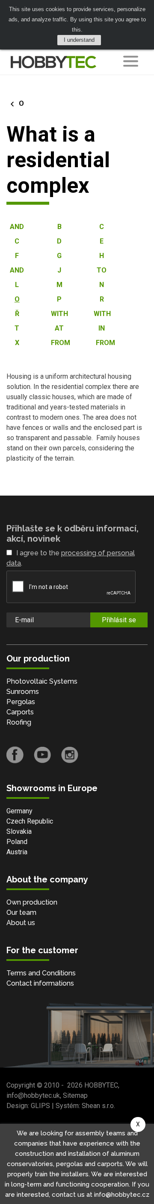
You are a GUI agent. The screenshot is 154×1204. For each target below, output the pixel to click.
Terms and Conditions (41, 973)
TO (102, 270)
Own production (31, 902)
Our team (21, 912)
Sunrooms (22, 692)
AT (59, 328)
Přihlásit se (119, 620)
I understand (79, 40)
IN (101, 328)
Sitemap (75, 1095)
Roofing (18, 722)
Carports (20, 712)
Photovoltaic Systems (41, 681)
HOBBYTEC (101, 1085)
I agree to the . (70, 558)
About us (20, 923)
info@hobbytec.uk (33, 1095)
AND (17, 227)
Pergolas (20, 702)
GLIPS (40, 1106)
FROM (60, 343)
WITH (59, 314)
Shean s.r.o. (98, 1106)
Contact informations (40, 983)
